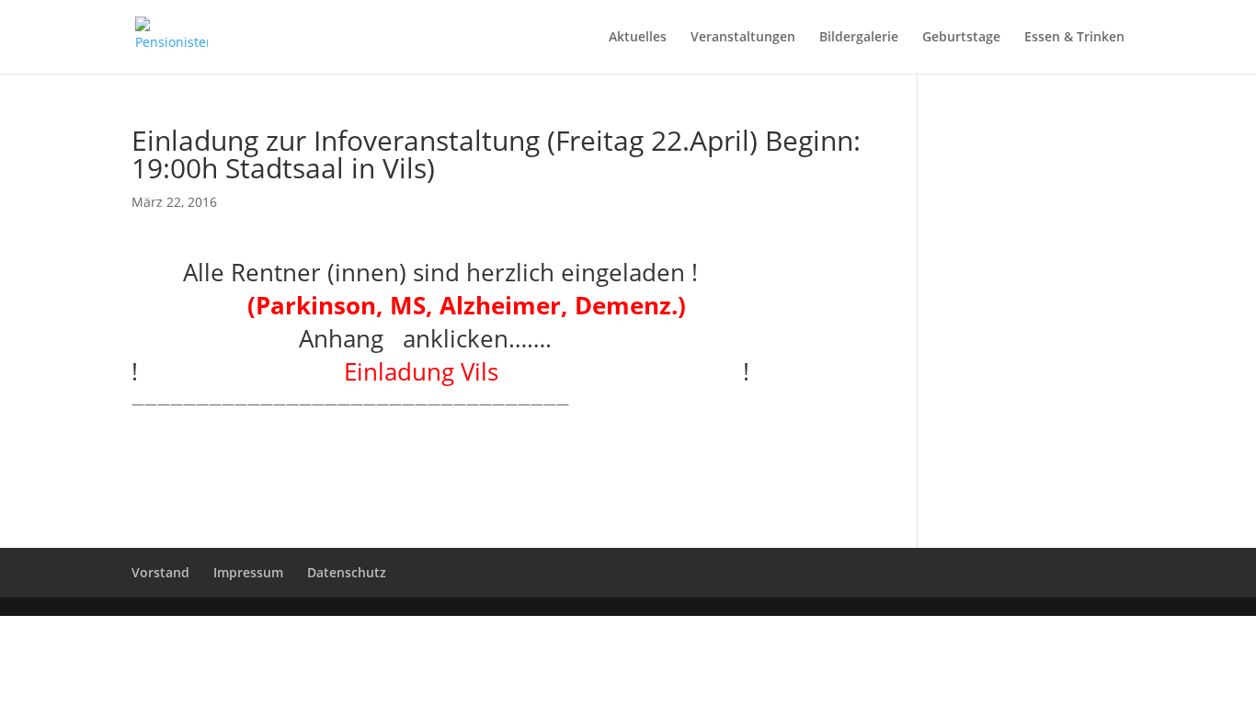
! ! (440, 371)
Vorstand (160, 572)
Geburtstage (961, 37)
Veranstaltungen (743, 37)
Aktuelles (638, 37)
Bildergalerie (858, 37)
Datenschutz (346, 572)
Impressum (248, 572)
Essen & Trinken (1074, 37)
